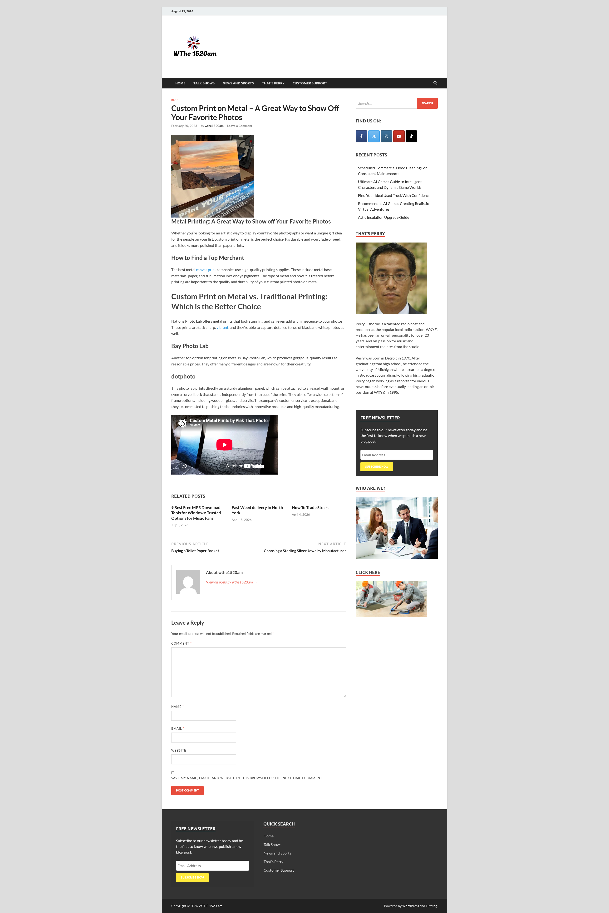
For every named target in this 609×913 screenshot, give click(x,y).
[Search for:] (397, 103)
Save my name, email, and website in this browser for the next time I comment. (247, 778)
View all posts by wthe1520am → (231, 582)
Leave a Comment (239, 126)
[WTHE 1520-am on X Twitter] (374, 136)
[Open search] (435, 83)
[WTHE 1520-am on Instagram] (386, 136)
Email (177, 728)
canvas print (206, 269)
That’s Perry (273, 83)
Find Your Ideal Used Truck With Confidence (394, 195)
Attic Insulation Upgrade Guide (383, 217)
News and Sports (238, 83)
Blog (174, 100)
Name (177, 707)
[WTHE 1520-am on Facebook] (361, 136)
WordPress (410, 906)
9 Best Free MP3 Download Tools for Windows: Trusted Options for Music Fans (196, 512)
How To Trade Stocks (310, 507)
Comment (181, 643)
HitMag (431, 906)
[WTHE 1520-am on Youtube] (399, 136)
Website (178, 750)
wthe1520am (214, 126)
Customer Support (310, 83)
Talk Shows (204, 83)
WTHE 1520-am (210, 906)
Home (180, 83)
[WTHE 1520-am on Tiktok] (411, 136)
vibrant (222, 327)
